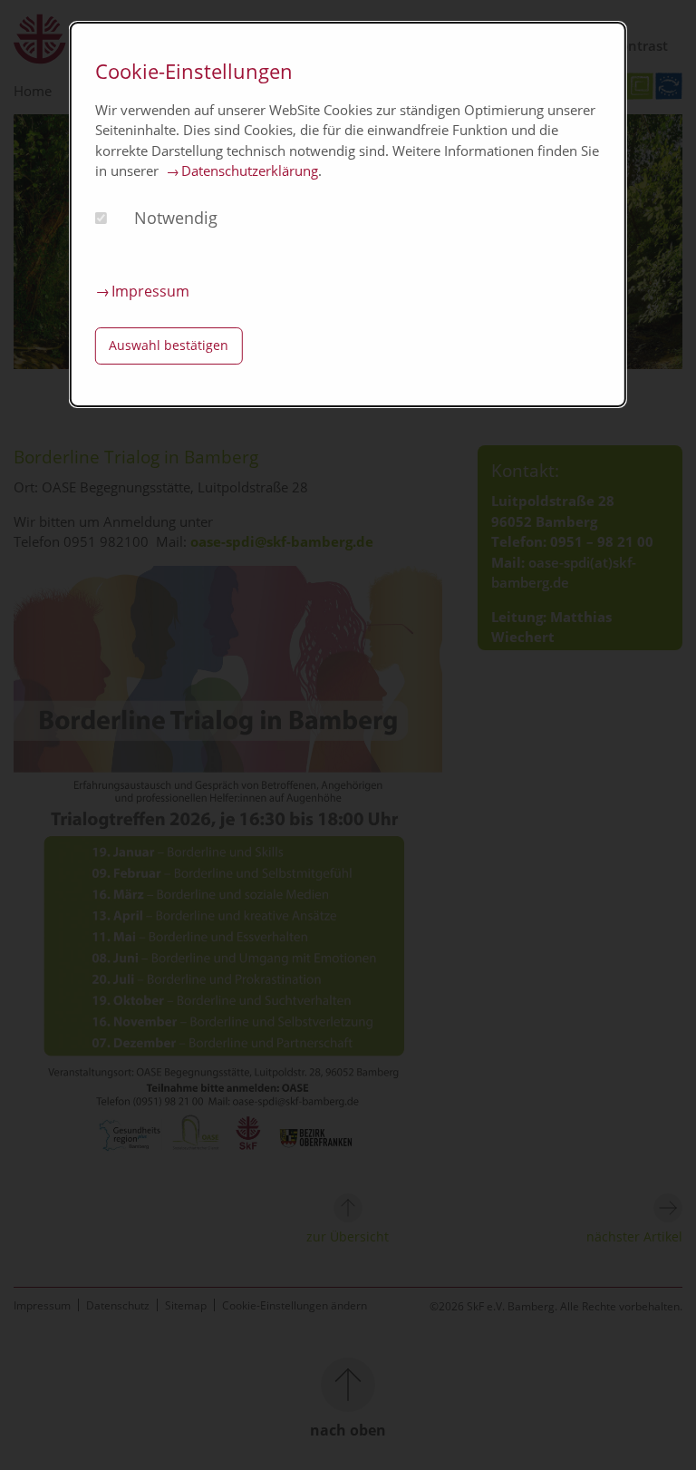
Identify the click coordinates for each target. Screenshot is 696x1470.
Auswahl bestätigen (168, 345)
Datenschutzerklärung (249, 170)
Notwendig (176, 217)
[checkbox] (101, 218)
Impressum (150, 291)
